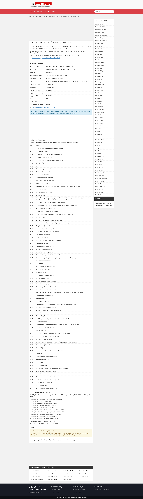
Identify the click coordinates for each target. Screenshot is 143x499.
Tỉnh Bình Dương (99, 60)
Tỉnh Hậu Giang (99, 101)
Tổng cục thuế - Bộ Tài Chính (47, 421)
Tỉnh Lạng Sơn (99, 123)
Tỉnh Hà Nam (98, 93)
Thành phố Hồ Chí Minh (101, 27)
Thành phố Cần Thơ (100, 29)
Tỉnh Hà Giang (99, 90)
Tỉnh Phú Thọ (98, 142)
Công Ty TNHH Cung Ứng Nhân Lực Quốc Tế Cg (44, 416)
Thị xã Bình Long (67, 476)
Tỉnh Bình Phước (83, 476)
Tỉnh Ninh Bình (99, 137)
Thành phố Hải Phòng (101, 35)
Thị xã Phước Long (67, 474)
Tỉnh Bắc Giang (99, 43)
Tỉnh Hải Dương (99, 98)
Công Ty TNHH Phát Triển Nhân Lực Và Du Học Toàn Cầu (47, 418)
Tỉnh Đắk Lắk (98, 73)
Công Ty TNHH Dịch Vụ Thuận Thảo (41, 401)
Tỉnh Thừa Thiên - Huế (101, 178)
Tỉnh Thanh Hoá (99, 175)
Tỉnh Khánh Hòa (99, 109)
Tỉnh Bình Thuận (99, 65)
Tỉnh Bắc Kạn (98, 46)
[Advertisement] (61, 29)
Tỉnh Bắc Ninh (99, 51)
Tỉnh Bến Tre (98, 54)
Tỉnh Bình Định (99, 57)
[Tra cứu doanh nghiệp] (41, 4)
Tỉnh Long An (98, 128)
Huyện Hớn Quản (35, 476)
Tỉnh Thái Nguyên (100, 173)
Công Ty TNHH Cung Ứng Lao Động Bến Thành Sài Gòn (46, 414)
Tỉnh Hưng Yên (99, 106)
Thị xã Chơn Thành (51, 479)
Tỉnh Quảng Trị (99, 159)
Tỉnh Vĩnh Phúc (99, 192)
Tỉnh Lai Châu (99, 117)
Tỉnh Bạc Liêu (98, 49)
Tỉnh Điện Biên (99, 79)
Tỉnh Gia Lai (98, 87)
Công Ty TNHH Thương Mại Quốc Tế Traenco (44, 405)
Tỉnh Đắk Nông (99, 76)
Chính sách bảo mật (77, 492)
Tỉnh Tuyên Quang (100, 186)
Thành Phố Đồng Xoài (36, 479)
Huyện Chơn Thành (67, 471)
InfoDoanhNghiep (73, 497)
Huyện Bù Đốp (50, 474)
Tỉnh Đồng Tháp (99, 84)
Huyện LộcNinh (66, 479)
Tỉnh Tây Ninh (99, 167)
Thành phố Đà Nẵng (100, 32)
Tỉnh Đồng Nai (99, 82)
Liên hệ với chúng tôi (55, 492)
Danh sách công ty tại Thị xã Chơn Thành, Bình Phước (46, 58)
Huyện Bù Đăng (34, 474)
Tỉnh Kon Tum (99, 115)
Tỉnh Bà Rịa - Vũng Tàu (101, 40)
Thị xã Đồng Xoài (51, 471)
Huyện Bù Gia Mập (51, 476)
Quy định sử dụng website (79, 489)
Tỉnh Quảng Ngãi (99, 153)
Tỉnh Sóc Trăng (99, 162)
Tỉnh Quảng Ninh (99, 156)
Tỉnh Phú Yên (98, 145)
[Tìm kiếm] (112, 11)
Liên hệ (53, 11)
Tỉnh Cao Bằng (99, 71)
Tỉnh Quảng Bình (99, 148)
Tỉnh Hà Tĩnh (98, 95)
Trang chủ (32, 11)
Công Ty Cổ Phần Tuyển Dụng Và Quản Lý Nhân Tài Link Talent (48, 412)
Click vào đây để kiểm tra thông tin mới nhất (43, 107)
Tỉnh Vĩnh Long (99, 189)
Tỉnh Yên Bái (98, 195)
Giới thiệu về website (55, 489)
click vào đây (50, 435)
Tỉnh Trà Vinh (98, 184)
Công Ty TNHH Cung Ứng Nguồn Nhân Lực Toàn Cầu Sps (47, 399)
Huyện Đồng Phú (83, 471)
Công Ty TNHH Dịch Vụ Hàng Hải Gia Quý (43, 407)
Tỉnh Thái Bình (99, 170)
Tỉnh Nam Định (99, 131)
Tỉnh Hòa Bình (99, 104)
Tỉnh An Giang (99, 38)
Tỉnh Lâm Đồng (99, 120)
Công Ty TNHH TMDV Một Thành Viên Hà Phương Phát (46, 403)
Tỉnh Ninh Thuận (99, 139)
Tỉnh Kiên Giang (99, 112)
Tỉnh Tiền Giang (99, 181)
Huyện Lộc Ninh (82, 474)
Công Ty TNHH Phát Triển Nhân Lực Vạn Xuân (52, 111)
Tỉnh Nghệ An (98, 134)
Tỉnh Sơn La (98, 164)
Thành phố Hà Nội (100, 24)
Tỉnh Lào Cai (98, 126)
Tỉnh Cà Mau (98, 68)
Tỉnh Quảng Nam (99, 151)
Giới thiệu (39, 11)
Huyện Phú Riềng (35, 471)
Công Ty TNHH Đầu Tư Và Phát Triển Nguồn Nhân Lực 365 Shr (48, 410)
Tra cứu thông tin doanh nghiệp (101, 489)
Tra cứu (47, 11)
